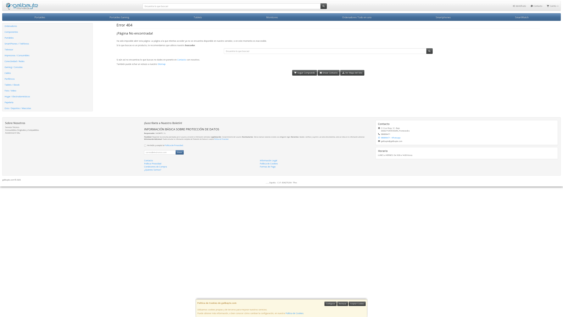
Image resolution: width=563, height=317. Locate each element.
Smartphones (443, 17)
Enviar (179, 152)
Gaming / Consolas (14, 67)
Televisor (9, 49)
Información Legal (268, 160)
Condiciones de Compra (155, 166)
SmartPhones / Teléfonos (17, 43)
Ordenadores (11, 26)
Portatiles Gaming (119, 17)
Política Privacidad (152, 163)
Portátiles (9, 37)
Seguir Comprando (306, 72)
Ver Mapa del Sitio (353, 72)
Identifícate (520, 6)
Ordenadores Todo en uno (357, 17)
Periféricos (10, 78)
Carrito (553, 6)
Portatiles (39, 17)
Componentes (11, 32)
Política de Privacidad (221, 139)
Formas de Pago (268, 166)
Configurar (330, 303)
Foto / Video (10, 90)
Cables (8, 73)
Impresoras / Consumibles (17, 55)
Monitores (272, 17)
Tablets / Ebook (12, 84)
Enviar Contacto (330, 72)
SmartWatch (522, 17)
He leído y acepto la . (165, 145)
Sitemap (162, 64)
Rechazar (342, 303)
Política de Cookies (294, 313)
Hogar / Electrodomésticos (17, 96)
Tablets (198, 17)
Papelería (9, 102)
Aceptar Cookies (357, 303)
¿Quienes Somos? (152, 169)
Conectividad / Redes (14, 61)
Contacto (537, 6)
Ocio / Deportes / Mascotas (18, 108)
